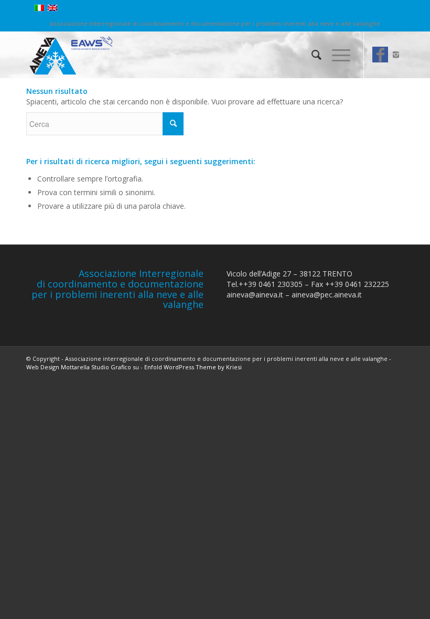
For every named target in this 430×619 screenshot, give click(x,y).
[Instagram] (396, 54)
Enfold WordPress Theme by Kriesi (193, 367)
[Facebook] (380, 54)
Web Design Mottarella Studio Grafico (78, 367)
